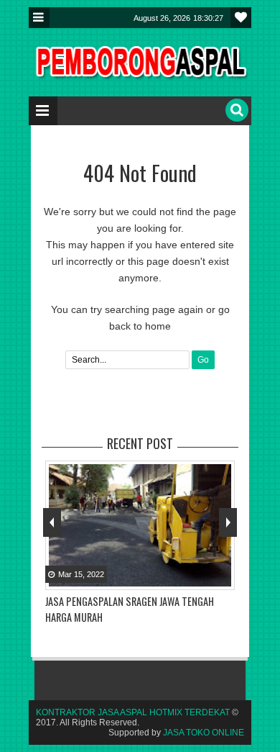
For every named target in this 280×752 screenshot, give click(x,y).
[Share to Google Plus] (221, 577)
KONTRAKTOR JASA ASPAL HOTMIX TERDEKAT (133, 712)
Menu (39, 17)
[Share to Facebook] (186, 577)
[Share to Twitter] (204, 577)
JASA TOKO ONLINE (203, 733)
